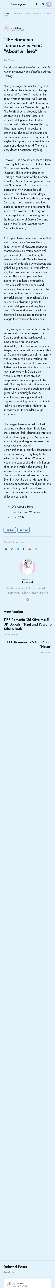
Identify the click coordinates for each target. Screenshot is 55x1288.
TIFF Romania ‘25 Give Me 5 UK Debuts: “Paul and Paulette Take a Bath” (27, 624)
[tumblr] (23, 549)
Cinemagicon (18, 4)
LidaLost (17, 28)
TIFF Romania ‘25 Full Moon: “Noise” (28, 644)
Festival (10, 530)
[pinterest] (11, 549)
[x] (6, 549)
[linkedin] (17, 549)
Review (23, 530)
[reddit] (29, 549)
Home (6, 13)
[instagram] (27, 599)
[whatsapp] (35, 549)
